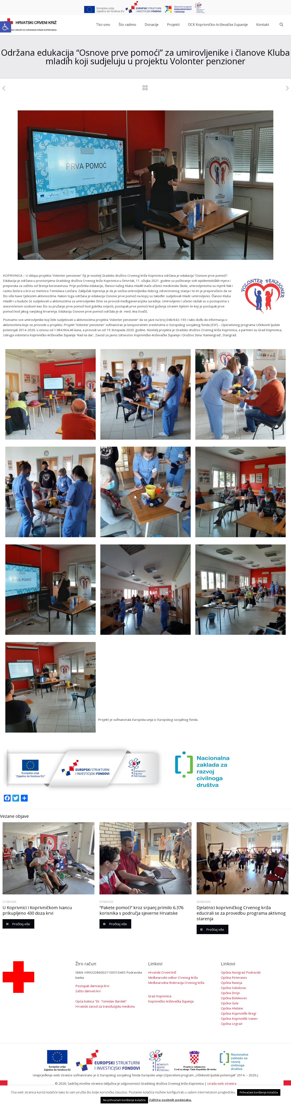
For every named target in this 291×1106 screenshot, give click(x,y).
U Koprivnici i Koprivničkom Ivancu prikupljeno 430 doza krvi (37, 910)
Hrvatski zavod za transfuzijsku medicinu (105, 1006)
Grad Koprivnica (159, 996)
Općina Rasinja (231, 982)
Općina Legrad (231, 1023)
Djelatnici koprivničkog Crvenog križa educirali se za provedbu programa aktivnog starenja (241, 913)
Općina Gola (229, 1003)
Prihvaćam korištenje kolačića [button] (259, 1092)
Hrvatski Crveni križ (162, 972)
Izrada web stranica (221, 1083)
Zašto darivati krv (88, 991)
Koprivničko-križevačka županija (171, 1001)
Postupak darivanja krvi (92, 986)
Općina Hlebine (232, 1008)
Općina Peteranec (234, 977)
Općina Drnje (230, 993)
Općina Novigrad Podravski (241, 972)
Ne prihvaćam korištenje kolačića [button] (124, 1100)
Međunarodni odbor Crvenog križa (173, 977)
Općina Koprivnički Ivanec (239, 1018)
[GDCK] (30, 24)
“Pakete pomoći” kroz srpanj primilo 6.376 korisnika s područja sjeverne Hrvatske (141, 910)
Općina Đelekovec (234, 998)
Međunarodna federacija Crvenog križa (176, 982)
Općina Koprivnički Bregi (238, 1013)
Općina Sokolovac (233, 988)
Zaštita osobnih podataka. (170, 1100)
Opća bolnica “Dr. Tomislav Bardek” (101, 1001)
